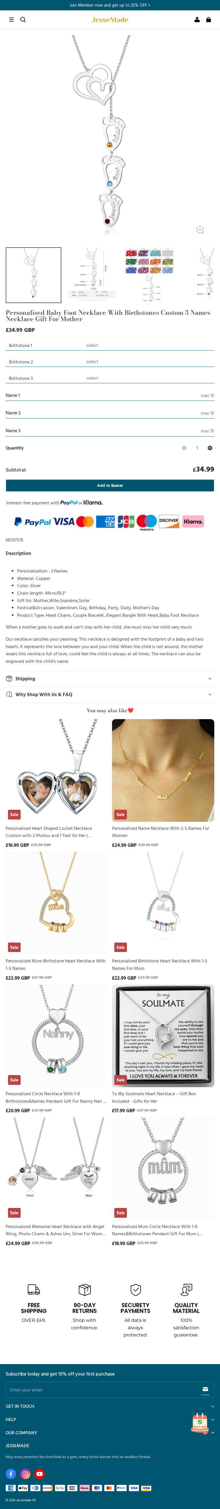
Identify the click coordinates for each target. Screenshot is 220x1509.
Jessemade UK (26, 1499)
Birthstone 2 (21, 361)
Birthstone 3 (21, 378)
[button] (11, 19)
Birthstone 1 (20, 345)
